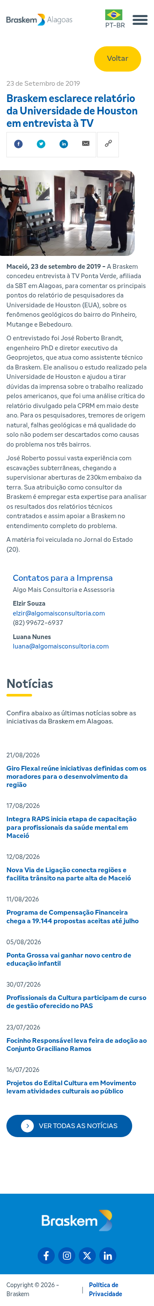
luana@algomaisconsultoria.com (61, 646)
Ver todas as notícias (78, 1126)
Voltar (117, 59)
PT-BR (115, 25)
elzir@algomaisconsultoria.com (59, 613)
